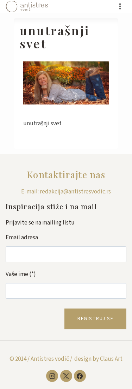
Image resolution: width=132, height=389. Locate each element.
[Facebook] (80, 376)
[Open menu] (119, 6)
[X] (66, 376)
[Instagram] (52, 376)
